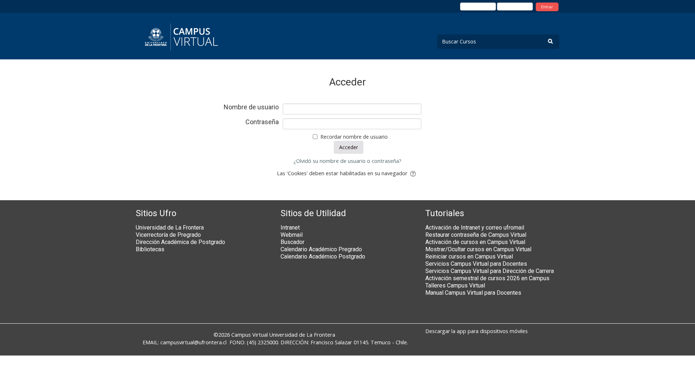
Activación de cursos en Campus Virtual (475, 242)
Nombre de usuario (251, 107)
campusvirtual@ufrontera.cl (193, 342)
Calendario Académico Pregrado (321, 249)
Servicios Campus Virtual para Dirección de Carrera (489, 271)
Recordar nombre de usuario (354, 136)
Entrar (547, 6)
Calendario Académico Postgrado (323, 256)
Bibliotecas (150, 249)
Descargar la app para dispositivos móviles (476, 331)
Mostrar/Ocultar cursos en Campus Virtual (478, 249)
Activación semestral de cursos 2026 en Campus (487, 278)
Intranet (290, 227)
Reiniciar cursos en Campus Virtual (469, 256)
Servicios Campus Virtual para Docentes (476, 263)
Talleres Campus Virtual (455, 285)
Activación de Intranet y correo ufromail (474, 227)
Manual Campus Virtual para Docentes (473, 292)
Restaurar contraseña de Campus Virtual (475, 234)
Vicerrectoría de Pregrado (168, 234)
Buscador (292, 242)
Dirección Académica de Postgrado (180, 242)
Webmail (292, 234)
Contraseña (262, 122)
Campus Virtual (249, 334)
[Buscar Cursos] (550, 40)
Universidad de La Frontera (170, 227)
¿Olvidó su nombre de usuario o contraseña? (347, 160)
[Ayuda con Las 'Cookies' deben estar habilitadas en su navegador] (413, 173)
